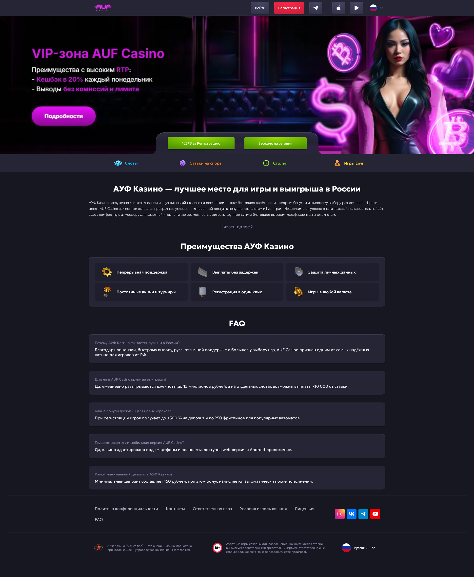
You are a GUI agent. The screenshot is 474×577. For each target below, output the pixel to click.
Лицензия (304, 508)
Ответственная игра (212, 508)
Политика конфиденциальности (126, 508)
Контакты (175, 508)
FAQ (99, 519)
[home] (103, 7)
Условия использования (263, 508)
